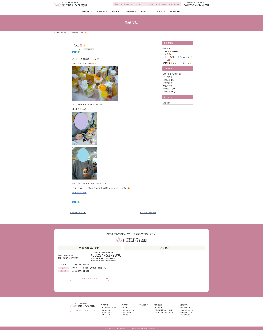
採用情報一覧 (185, 308)
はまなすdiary (106, 310)
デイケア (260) (169, 77)
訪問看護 (126, 315)
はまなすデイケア (128, 312)
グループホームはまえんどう (164, 312)
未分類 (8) (167, 83)
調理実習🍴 (168, 48)
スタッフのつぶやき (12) (172, 74)
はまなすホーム (160, 308)
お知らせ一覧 (175, 11)
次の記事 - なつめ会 (148, 212)
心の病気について (128, 310)
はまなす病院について (109, 308)
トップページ (83, 310)
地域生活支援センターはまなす (165, 310)
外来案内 (126, 308)
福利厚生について (187, 312)
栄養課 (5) (167, 85)
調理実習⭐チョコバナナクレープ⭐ (177, 63)
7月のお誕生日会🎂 (171, 51)
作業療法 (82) (169, 80)
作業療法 (89, 49)
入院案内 (115, 11)
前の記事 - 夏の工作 (78, 212)
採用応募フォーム (187, 315)
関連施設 (159, 304)
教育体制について (187, 310)
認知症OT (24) (169, 88)
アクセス (144, 11)
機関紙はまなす (107, 312)
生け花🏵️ (167, 54)
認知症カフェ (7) (170, 91)
